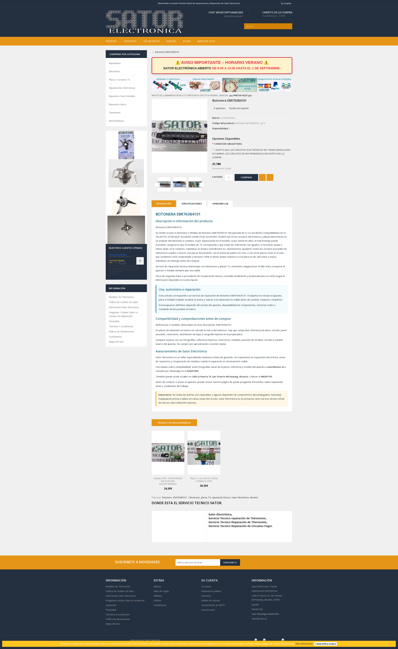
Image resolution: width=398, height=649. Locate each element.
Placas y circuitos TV (119, 79)
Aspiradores (115, 63)
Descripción (163, 203)
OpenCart (155, 640)
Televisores (194, 497)
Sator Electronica (260, 586)
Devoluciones (208, 609)
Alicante (254, 497)
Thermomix (114, 112)
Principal (111, 41)
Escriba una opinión (239, 108)
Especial (171, 41)
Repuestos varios (117, 104)
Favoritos (206, 595)
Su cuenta (206, 586)
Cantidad (217, 176)
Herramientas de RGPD (213, 605)
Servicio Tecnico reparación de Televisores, (237, 518)
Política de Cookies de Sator (123, 302)
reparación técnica (221, 497)
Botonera (167, 497)
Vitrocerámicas (116, 120)
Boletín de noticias (210, 600)
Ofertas (157, 600)
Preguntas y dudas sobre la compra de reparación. (123, 314)
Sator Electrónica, (220, 514)
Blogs (186, 41)
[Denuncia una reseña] (140, 261)
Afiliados (158, 595)
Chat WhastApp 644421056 (225, 14)
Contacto (130, 41)
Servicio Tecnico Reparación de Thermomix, (237, 522)
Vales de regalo (161, 591)
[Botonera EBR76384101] (164, 184)
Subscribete (230, 562)
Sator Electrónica (240, 497)
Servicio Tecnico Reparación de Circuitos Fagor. (240, 526)
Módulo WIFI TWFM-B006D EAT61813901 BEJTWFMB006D (168, 481)
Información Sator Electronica (124, 307)
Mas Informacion (304, 643)
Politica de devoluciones (121, 331)
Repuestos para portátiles (122, 96)
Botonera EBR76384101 (167, 51)
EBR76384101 (180, 497)
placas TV (206, 497)
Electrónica (114, 71)
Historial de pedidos (211, 591)
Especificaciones (192, 203)
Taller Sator (151, 41)
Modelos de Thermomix (121, 297)
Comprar (246, 177)
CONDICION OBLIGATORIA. (228, 143)
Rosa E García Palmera (118, 255)
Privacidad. (114, 321)
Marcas (157, 586)
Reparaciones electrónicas (122, 87)
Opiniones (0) (220, 203)
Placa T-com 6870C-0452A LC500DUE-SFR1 (204, 480)
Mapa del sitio (206, 41)
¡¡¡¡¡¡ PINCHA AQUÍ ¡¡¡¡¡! (240, 95)
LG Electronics (228, 117)
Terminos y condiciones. (121, 326)
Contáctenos (115, 336)
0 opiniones (219, 108)
